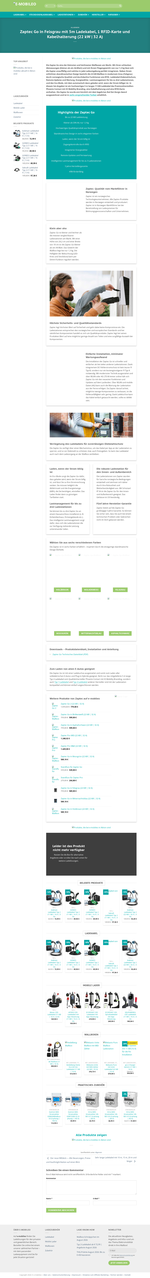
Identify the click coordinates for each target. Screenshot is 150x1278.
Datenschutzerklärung (126, 1255)
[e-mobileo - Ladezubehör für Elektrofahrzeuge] (27, 6)
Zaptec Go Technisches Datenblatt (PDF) (70, 654)
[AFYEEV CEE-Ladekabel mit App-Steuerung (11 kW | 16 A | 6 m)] (73, 1000)
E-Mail (96, 1198)
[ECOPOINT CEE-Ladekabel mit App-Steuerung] (92, 1000)
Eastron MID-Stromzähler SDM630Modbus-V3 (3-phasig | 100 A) (54, 1116)
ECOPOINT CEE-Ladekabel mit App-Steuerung (92, 1014)
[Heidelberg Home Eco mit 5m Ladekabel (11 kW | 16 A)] (73, 1051)
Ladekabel (19, 14)
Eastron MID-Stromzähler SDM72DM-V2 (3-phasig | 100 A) (73, 1115)
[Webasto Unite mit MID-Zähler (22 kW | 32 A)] (92, 1051)
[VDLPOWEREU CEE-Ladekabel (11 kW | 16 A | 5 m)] (130, 1000)
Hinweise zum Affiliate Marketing (96, 1275)
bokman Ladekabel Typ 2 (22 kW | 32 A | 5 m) (130, 913)
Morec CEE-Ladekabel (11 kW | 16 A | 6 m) (54, 1014)
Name (49, 1198)
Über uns (47, 1275)
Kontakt (128, 1275)
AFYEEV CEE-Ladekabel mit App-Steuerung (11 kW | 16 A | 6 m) (73, 1016)
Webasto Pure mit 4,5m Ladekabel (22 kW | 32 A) (111, 1068)
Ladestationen (65, 14)
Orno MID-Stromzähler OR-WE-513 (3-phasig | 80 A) (130, 1115)
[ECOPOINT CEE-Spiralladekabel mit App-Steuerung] (111, 1000)
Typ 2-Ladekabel (80, 682)
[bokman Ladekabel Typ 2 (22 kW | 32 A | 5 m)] (130, 897)
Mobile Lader (19, 108)
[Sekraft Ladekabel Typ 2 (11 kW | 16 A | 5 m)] (111, 899)
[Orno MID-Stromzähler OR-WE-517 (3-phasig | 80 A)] (92, 1100)
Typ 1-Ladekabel (61, 682)
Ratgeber (113, 14)
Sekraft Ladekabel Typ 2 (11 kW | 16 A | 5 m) (111, 916)
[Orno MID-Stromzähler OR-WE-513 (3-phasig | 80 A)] (130, 1100)
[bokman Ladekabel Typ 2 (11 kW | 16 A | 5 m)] (54, 897)
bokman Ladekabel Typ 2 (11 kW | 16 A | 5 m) (54, 913)
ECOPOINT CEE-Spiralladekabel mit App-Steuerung (111, 1015)
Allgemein (75, 27)
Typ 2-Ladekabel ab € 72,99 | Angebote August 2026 (89, 1246)
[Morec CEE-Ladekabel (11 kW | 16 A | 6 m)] (54, 1000)
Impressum (76, 1275)
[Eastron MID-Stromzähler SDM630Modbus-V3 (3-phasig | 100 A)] (54, 1100)
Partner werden (116, 1275)
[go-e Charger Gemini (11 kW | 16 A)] (130, 1051)
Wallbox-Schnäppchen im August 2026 (88, 1238)
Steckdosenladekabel (41, 14)
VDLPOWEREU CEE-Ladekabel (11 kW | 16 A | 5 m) (130, 1015)
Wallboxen (18, 112)
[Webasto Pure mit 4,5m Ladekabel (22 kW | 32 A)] (111, 1051)
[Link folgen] (113, 137)
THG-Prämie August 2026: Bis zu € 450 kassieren (91, 1253)
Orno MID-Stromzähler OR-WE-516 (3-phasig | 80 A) (111, 1115)
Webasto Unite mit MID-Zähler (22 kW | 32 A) (92, 1067)
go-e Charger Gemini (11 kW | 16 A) (130, 1067)
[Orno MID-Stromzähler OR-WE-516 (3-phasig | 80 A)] (111, 1100)
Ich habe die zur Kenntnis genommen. (123, 1256)
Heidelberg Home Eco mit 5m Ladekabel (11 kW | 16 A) (73, 1068)
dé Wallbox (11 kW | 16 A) (54, 1063)
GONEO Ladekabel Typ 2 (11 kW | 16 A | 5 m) (73, 913)
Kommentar (51, 1178)
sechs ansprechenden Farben (83, 95)
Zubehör (82, 14)
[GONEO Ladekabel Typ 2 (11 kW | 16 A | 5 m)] (73, 897)
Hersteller (98, 14)
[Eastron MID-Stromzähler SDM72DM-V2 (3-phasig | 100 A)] (73, 1100)
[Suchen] (120, 6)
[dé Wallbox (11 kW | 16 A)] (54, 1049)
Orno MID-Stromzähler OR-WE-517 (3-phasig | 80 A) (92, 1115)
